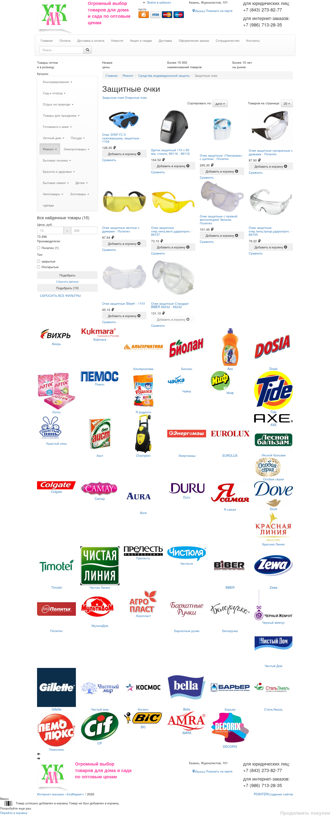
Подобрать (67, 275)
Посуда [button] (77, 138)
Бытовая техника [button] (56, 160)
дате (219, 103)
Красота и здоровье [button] (58, 171)
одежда (48, 205)
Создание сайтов (273, 794)
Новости (117, 40)
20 (286, 103)
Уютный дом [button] (52, 138)
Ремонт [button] (49, 149)
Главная (112, 75)
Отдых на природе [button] (57, 104)
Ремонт (128, 75)
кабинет (159, 2)
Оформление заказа (194, 40)
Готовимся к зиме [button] (56, 126)
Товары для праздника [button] (60, 115)
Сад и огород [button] (53, 93)
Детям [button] (80, 182)
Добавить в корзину (122, 153)
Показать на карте (214, 10)
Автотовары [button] (52, 194)
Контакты (253, 40)
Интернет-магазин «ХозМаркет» (60, 794)
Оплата (64, 40)
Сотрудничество (228, 40)
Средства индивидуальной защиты (164, 75)
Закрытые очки (113, 97)
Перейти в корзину (13, 812)
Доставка (165, 40)
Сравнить (109, 160)
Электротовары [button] (75, 149)
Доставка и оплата (90, 40)
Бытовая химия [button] (54, 182)
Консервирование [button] (56, 81)
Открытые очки (136, 97)
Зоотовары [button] (78, 194)
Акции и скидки (141, 40)
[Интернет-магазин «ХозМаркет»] (60, 17)
